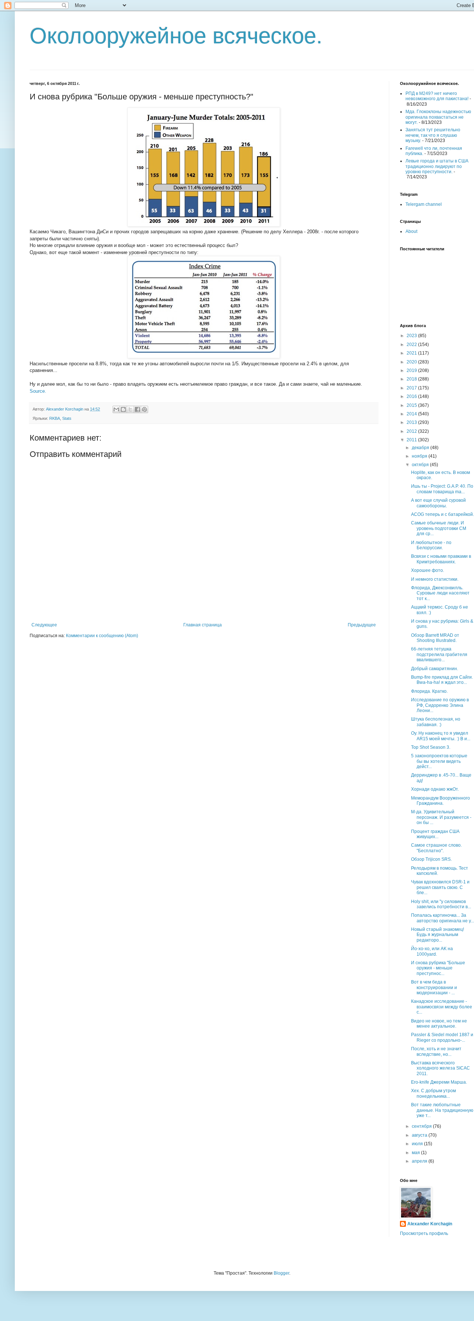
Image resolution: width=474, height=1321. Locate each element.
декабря (421, 447)
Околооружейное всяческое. (176, 35)
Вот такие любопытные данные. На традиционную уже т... (442, 1110)
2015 (412, 405)
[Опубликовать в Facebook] (137, 409)
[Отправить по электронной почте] (116, 409)
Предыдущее (362, 624)
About (411, 231)
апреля (420, 1161)
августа (420, 1135)
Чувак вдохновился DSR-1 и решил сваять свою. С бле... (440, 887)
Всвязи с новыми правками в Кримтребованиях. (441, 559)
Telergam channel (423, 204)
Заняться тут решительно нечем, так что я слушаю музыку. (432, 135)
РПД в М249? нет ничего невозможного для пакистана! (436, 96)
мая (416, 1152)
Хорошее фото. (427, 570)
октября (421, 464)
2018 (412, 379)
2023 (412, 335)
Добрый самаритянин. (434, 668)
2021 (412, 353)
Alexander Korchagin (429, 1223)
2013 (412, 422)
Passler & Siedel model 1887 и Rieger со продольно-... (442, 1037)
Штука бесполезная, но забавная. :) (435, 721)
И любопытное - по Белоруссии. (431, 545)
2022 (412, 344)
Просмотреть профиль (424, 1233)
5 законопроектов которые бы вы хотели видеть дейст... (439, 761)
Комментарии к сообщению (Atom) (102, 635)
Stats (66, 418)
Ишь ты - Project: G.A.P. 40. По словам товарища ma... (442, 489)
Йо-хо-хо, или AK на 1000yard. (432, 951)
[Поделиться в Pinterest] (144, 409)
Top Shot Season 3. (430, 747)
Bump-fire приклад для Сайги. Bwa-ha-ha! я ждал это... (442, 680)
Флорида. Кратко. (429, 691)
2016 (412, 396)
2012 (412, 431)
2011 (412, 439)
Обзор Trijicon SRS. (431, 859)
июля (418, 1143)
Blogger (281, 1273)
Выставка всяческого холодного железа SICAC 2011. (440, 1068)
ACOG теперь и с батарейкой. (442, 514)
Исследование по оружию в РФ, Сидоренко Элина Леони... (440, 705)
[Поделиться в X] (130, 409)
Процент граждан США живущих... (435, 834)
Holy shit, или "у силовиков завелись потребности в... (441, 904)
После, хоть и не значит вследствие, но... (436, 1051)
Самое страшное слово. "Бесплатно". (436, 848)
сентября (422, 1126)
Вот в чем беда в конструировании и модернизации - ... (434, 987)
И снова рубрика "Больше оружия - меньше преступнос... (438, 968)
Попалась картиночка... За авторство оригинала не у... (442, 918)
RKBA (54, 418)
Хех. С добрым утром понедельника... (433, 1093)
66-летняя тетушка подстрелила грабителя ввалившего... (439, 654)
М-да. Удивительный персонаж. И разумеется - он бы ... (441, 817)
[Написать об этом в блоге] (123, 409)
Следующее (44, 624)
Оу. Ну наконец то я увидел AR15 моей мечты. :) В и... (440, 736)
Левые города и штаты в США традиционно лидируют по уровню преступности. (436, 166)
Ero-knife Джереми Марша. (439, 1082)
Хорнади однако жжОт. (435, 789)
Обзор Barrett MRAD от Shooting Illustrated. (435, 638)
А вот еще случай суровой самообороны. (438, 503)
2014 (412, 413)
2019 (412, 370)
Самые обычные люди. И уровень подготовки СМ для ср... (438, 528)
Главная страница (202, 624)
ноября (420, 456)
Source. (38, 391)
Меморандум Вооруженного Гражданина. (440, 800)
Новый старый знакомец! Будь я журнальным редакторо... (437, 935)
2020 (412, 362)
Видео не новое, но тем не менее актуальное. (439, 1023)
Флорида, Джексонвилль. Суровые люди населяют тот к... (440, 593)
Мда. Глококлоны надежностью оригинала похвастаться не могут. (438, 117)
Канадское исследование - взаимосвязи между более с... (441, 1007)
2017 (412, 388)
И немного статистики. (434, 579)
